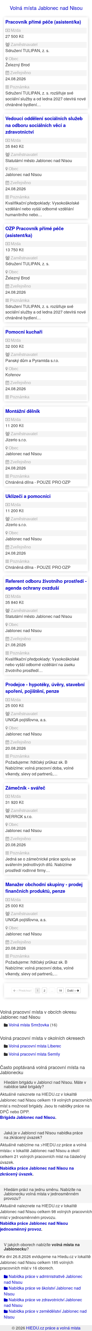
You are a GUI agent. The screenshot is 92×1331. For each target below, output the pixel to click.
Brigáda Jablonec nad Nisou (27, 1117)
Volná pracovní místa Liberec (35, 1046)
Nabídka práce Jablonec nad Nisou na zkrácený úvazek (37, 1171)
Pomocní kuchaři (23, 331)
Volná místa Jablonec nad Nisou (46, 7)
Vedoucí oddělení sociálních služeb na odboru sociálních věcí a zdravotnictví (44, 125)
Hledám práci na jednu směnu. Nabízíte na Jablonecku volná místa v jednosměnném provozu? (42, 1193)
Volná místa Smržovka (29, 1025)
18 (60, 990)
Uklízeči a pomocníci (28, 496)
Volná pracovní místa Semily (34, 1054)
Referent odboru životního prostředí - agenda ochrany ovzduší (46, 584)
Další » (72, 990)
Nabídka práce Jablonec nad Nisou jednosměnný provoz (34, 1226)
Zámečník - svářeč (25, 787)
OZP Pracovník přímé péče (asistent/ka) (34, 231)
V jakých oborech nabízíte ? (42, 1247)
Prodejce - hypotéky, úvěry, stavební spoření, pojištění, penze (45, 687)
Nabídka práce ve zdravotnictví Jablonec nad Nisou (43, 1302)
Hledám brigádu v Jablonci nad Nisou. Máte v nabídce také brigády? (45, 1084)
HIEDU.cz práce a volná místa (53, 1328)
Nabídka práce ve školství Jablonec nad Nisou (42, 1291)
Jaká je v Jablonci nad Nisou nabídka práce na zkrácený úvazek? (43, 1135)
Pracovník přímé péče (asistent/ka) (43, 21)
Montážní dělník (22, 411)
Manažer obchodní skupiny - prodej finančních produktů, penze (44, 887)
